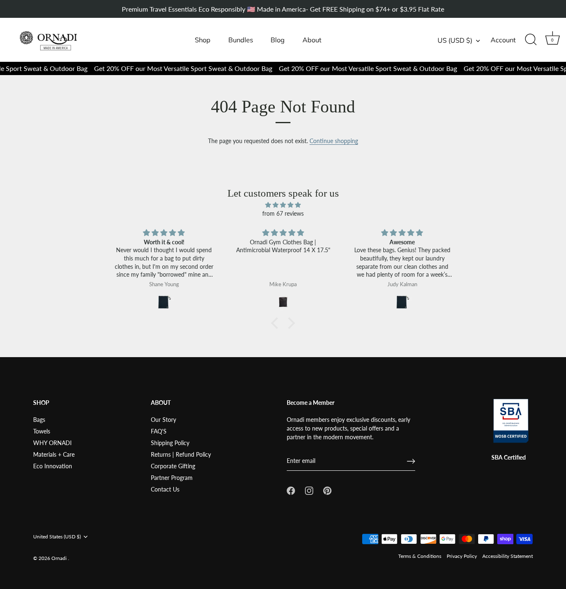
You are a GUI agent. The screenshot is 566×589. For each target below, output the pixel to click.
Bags (39, 419)
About (312, 40)
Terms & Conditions (419, 556)
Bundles (240, 40)
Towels (41, 431)
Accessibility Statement (507, 556)
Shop (202, 40)
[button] (277, 323)
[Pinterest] (327, 489)
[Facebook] (291, 489)
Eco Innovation (52, 466)
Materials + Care (54, 454)
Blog (278, 40)
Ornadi (59, 558)
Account (503, 40)
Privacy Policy (462, 556)
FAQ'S (159, 431)
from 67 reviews (283, 213)
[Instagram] (309, 489)
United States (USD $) (57, 537)
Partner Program (172, 477)
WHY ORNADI (52, 442)
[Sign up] (411, 461)
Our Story (163, 419)
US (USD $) (455, 40)
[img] (283, 204)
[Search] (531, 40)
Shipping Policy (170, 442)
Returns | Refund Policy (181, 454)
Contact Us (165, 489)
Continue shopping (334, 140)
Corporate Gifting (173, 466)
